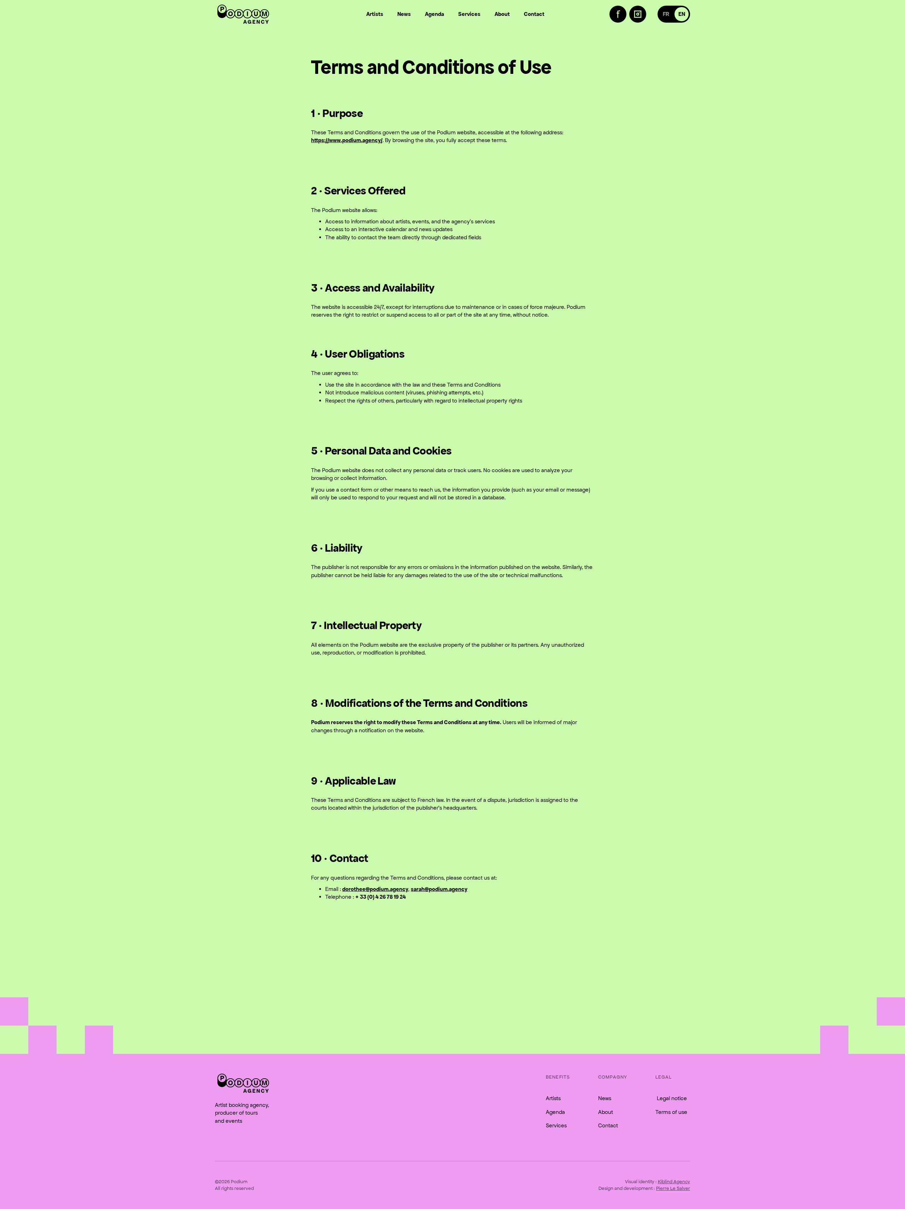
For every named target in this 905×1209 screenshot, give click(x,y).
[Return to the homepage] (243, 1083)
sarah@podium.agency (439, 889)
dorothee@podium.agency (375, 889)
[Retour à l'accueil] (243, 14)
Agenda (555, 1112)
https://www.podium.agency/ (347, 140)
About (605, 1112)
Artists (553, 1098)
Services (556, 1125)
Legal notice (671, 1098)
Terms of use (671, 1112)
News (604, 1098)
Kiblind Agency (674, 1182)
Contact (608, 1125)
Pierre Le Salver (673, 1188)
